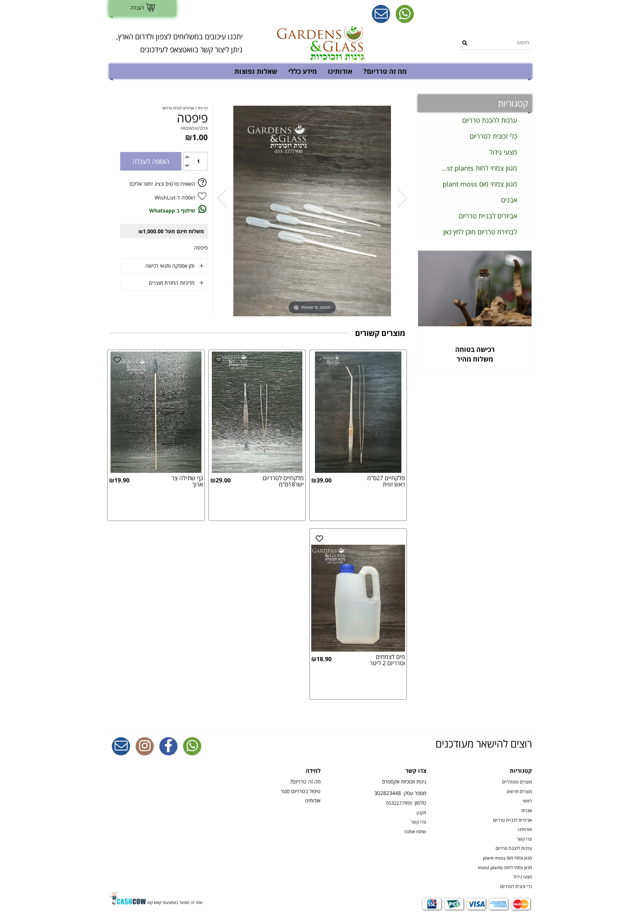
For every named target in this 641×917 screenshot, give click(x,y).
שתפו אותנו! (415, 831)
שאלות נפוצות (255, 71)
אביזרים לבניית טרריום (488, 216)
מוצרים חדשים (519, 791)
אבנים (509, 200)
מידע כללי (302, 71)
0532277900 (399, 803)
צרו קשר (524, 839)
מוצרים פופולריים (517, 782)
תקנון (421, 812)
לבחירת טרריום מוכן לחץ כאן (480, 232)
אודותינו (340, 71)
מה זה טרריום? (385, 71)
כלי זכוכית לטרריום (493, 136)
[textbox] (176, 43)
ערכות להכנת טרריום (489, 120)
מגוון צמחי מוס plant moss (480, 184)
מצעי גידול (503, 152)
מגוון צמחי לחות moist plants (479, 168)
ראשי (527, 801)
